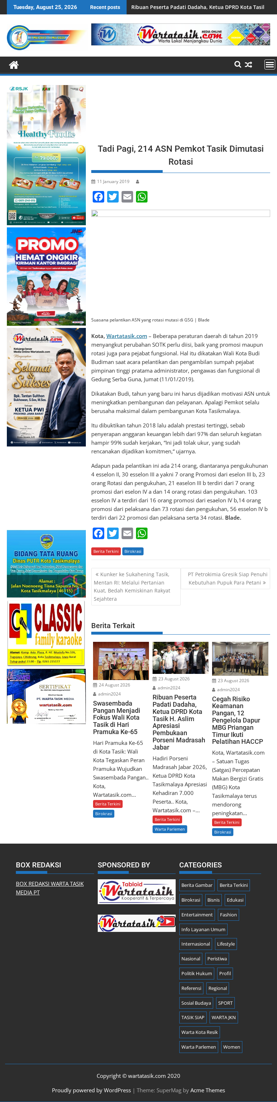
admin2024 (109, 694)
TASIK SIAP (193, 1017)
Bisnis (213, 900)
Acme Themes (207, 1090)
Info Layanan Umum (203, 929)
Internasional (195, 944)
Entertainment (197, 914)
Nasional (190, 958)
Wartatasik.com (126, 335)
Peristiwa (217, 958)
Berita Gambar (196, 885)
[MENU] (269, 64)
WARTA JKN (224, 1017)
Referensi (191, 988)
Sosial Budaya (196, 1003)
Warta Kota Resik (199, 1032)
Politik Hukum (196, 973)
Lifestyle (226, 944)
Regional (217, 988)
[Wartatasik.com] (13, 64)
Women (231, 1047)
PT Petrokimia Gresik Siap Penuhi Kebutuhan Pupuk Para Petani (228, 578)
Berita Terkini (106, 551)
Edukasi (235, 900)
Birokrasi (132, 551)
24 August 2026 (114, 685)
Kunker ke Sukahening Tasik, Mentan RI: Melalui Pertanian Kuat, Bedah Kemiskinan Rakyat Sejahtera (132, 586)
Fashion (228, 914)
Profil (225, 973)
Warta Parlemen (170, 829)
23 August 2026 (173, 679)
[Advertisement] (180, 111)
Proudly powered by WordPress (91, 1090)
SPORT (225, 1003)
